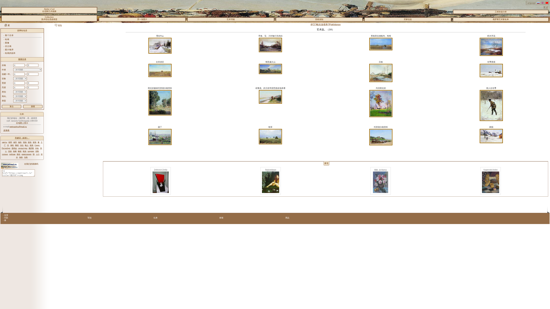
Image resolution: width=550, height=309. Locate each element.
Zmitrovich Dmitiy (160, 170)
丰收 (37, 148)
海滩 (14, 151)
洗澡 (10, 151)
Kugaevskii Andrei (491, 170)
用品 (287, 218)
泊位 (21, 145)
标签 (221, 218)
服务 (20, 142)
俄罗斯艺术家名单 (501, 19)
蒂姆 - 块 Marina (380, 170)
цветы (4, 142)
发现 (34, 142)
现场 (24, 142)
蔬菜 (31, 145)
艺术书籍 (231, 19)
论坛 (60, 25)
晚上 (26, 145)
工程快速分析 (501, 12)
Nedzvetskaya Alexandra (270, 171)
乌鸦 (26, 157)
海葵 (21, 157)
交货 (6, 215)
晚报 (19, 151)
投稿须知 (319, 19)
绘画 (7, 39)
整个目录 (9, 35)
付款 (6, 218)
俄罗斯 (31, 148)
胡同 (10, 142)
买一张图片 (142, 19)
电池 (24, 151)
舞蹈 (17, 145)
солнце (5, 154)
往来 (156, 218)
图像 (7, 43)
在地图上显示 (22, 123)
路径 (18, 154)
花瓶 (37, 151)
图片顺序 (9, 49)
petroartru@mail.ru (18, 126)
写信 (90, 218)
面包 (29, 142)
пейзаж (12, 154)
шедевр (31, 151)
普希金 (14, 148)
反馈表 (6, 130)
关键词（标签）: (22, 138)
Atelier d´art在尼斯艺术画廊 (49, 10)
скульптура (22, 148)
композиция (26, 154)
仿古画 (8, 46)
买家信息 (408, 19)
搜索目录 (22, 59)
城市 (15, 142)
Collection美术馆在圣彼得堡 (49, 18)
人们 (37, 154)
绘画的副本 (10, 53)
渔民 (12, 145)
